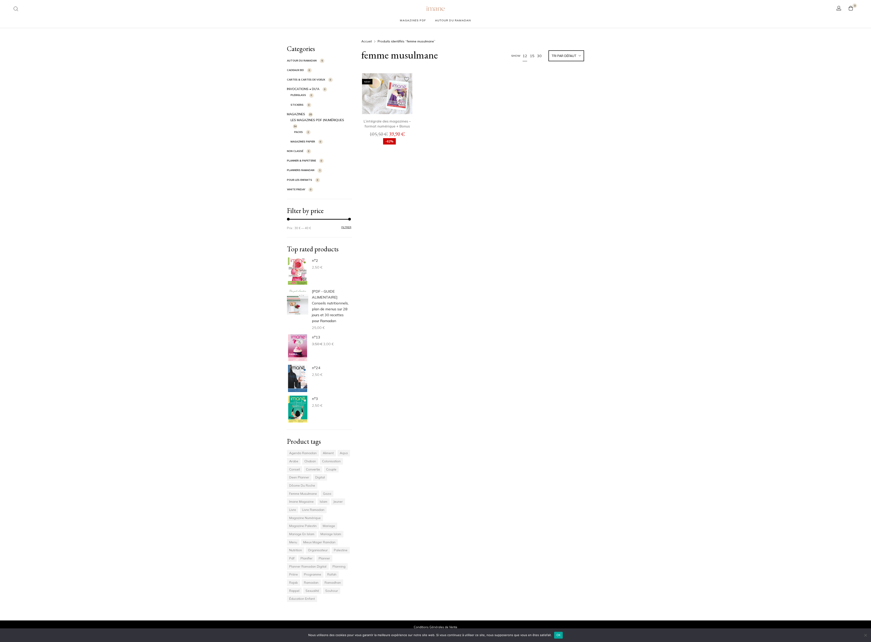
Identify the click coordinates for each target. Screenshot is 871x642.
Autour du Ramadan (453, 20)
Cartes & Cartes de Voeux (306, 79)
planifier (307, 558)
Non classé (295, 151)
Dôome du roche (302, 485)
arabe (293, 461)
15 (532, 56)
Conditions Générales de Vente (435, 627)
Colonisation (331, 461)
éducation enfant (302, 599)
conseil (294, 469)
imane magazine (301, 502)
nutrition (295, 550)
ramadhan (333, 583)
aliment (328, 453)
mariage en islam (301, 534)
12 (525, 56)
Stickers (297, 104)
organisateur (318, 550)
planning (339, 566)
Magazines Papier (303, 141)
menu (293, 542)
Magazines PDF (413, 20)
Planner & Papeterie (301, 160)
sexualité (312, 591)
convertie (313, 469)
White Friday (296, 189)
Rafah (331, 574)
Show (515, 55)
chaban (310, 461)
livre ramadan (313, 510)
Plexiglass (298, 95)
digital (320, 477)
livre (292, 510)
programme (312, 574)
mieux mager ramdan (319, 542)
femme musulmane (303, 494)
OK (558, 635)
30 (539, 56)
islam (323, 502)
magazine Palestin (303, 526)
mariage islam (331, 534)
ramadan (311, 583)
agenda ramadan (303, 453)
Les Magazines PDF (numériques (317, 120)
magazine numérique (305, 518)
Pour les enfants (299, 179)
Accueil (366, 41)
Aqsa (344, 453)
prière (293, 574)
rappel (294, 591)
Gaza (327, 494)
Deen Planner (299, 477)
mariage (329, 526)
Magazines (296, 114)
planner (324, 558)
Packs (298, 132)
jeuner (338, 502)
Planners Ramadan (300, 170)
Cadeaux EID (295, 70)
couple (331, 469)
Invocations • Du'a (303, 89)
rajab (293, 583)
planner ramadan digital (307, 566)
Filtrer (346, 227)
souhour (331, 591)
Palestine (340, 550)
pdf (291, 558)
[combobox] (566, 56)
